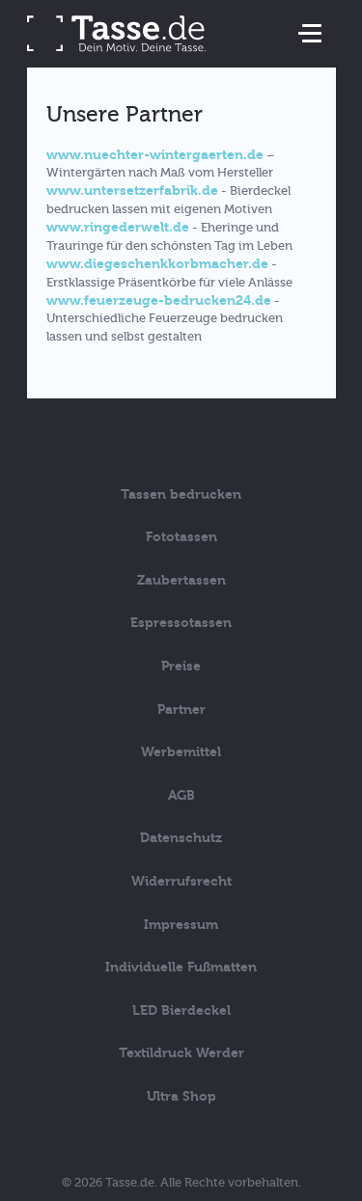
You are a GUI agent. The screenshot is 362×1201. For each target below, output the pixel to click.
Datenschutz (181, 838)
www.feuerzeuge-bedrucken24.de (158, 300)
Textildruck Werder (181, 1053)
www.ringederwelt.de (117, 227)
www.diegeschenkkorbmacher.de (157, 264)
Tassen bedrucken (181, 494)
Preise (181, 666)
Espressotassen (181, 622)
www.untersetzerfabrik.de (132, 190)
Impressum (181, 924)
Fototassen (181, 537)
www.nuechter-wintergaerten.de (155, 155)
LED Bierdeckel (181, 1010)
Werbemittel (181, 752)
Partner (181, 709)
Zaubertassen (181, 580)
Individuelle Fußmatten (181, 967)
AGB (181, 795)
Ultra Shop (181, 1096)
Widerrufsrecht (181, 881)
